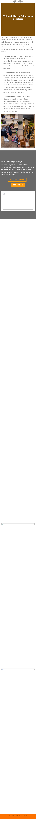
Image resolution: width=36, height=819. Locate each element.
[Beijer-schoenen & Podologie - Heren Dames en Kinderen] (18, 1)
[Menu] (3, 1)
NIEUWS (25, 815)
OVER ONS (11, 815)
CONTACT (19, 815)
